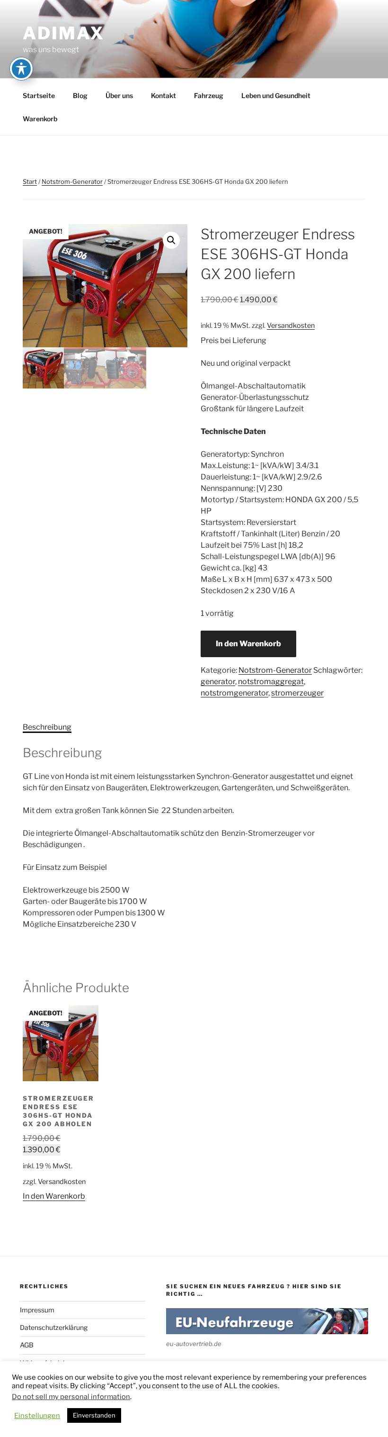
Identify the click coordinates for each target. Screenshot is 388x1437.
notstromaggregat (271, 681)
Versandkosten (291, 325)
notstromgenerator (234, 692)
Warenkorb (40, 119)
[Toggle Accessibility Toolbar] (21, 68)
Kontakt (163, 95)
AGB (27, 1345)
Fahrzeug (208, 95)
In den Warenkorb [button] (54, 1196)
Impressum (37, 1310)
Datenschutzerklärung (54, 1327)
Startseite (39, 95)
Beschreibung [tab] (47, 727)
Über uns (119, 95)
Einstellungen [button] (37, 1415)
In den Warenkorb (248, 643)
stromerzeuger (297, 692)
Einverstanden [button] (94, 1415)
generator (218, 681)
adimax (64, 33)
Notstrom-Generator (72, 181)
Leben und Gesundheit (275, 95)
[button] (171, 240)
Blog (80, 95)
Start (30, 181)
